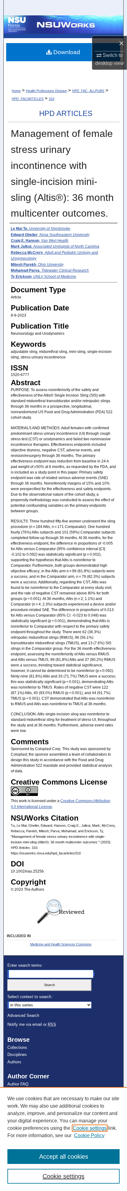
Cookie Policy (89, 1135)
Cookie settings (90, 1128)
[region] (63, 1139)
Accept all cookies (63, 1156)
